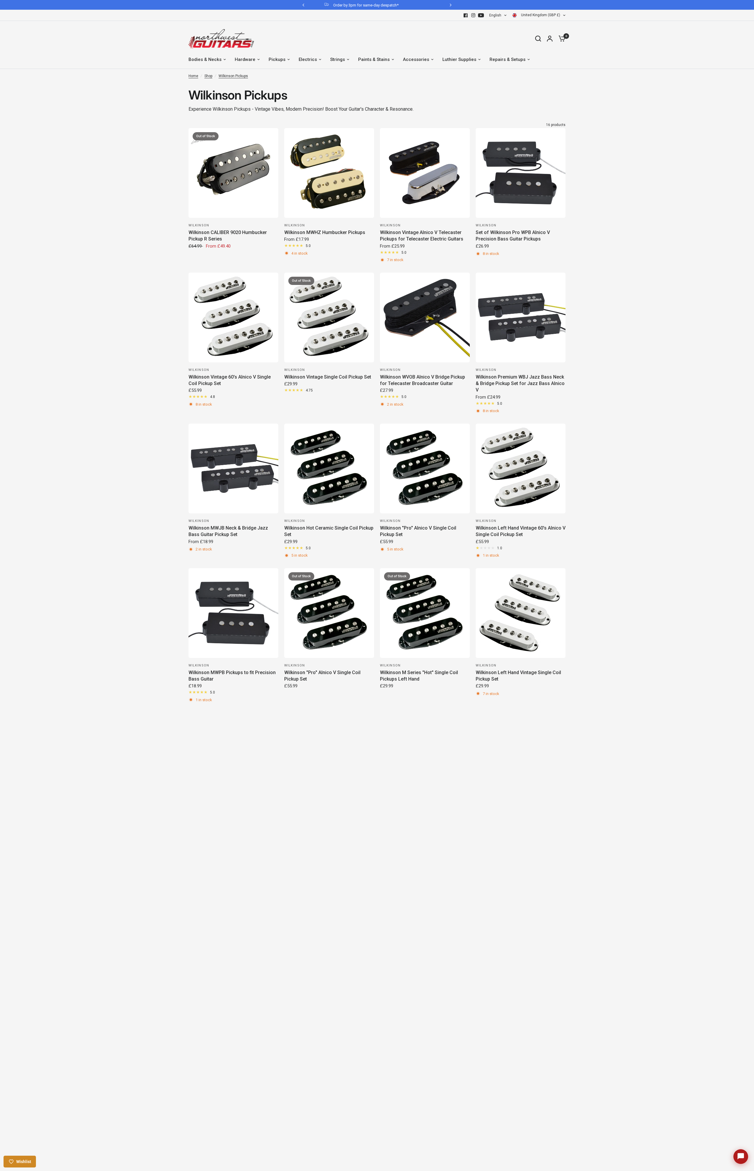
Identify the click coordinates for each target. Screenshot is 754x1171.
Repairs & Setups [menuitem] (507, 59)
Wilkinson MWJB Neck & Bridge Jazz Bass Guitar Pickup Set (228, 531)
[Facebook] (465, 15)
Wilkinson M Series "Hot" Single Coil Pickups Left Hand (419, 676)
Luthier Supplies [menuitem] (459, 59)
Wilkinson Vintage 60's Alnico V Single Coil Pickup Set (229, 380)
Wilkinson (198, 225)
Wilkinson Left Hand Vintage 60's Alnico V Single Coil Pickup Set (521, 531)
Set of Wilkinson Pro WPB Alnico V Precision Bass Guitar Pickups (513, 236)
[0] (560, 38)
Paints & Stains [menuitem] (374, 59)
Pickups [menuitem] (277, 59)
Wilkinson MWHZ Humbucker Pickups (324, 232)
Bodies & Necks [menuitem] (204, 59)
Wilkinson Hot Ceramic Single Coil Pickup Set (328, 531)
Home (193, 76)
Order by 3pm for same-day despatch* (324, 5)
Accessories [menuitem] (416, 59)
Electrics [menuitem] (308, 59)
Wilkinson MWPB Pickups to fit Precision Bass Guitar (232, 676)
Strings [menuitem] (337, 59)
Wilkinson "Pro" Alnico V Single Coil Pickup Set (418, 531)
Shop (208, 76)
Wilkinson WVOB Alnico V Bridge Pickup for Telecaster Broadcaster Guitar (422, 380)
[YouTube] (481, 15)
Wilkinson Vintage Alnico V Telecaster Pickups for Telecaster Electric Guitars (421, 236)
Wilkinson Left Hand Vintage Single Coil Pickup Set (518, 676)
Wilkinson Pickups (233, 76)
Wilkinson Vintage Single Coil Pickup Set (327, 377)
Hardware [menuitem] (245, 59)
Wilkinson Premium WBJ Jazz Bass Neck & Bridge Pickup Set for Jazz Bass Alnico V (520, 383)
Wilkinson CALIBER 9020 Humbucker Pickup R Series (227, 236)
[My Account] (549, 38)
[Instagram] (473, 15)
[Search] (538, 38)
